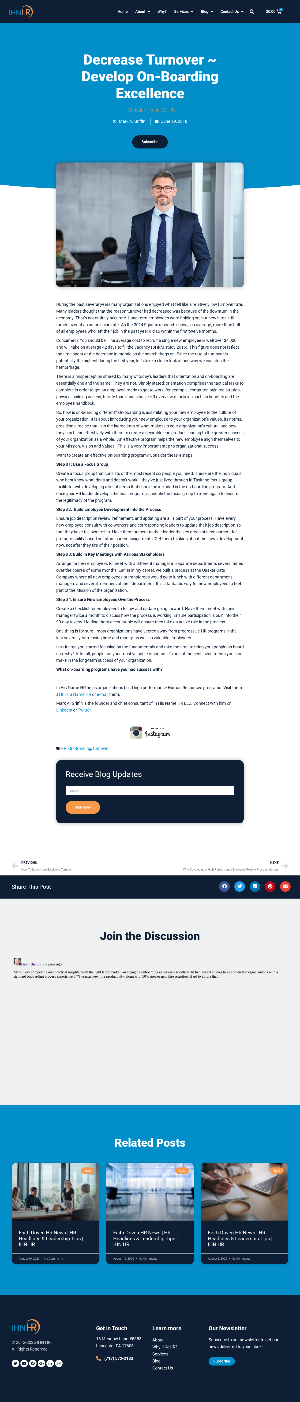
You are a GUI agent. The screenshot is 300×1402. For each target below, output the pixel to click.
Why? (162, 11)
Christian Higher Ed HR (151, 110)
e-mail (102, 694)
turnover (101, 748)
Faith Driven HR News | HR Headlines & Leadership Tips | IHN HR (51, 1238)
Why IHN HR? (164, 1346)
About (140, 11)
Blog (204, 11)
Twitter (84, 710)
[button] (252, 11)
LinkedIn (64, 710)
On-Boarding (79, 748)
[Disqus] (150, 1014)
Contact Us (230, 11)
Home (123, 11)
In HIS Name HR (76, 694)
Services (181, 11)
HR (63, 748)
